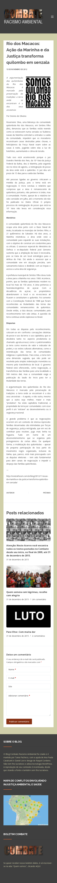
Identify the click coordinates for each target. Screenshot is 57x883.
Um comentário (39, 599)
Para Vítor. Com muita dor (20, 631)
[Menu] (52, 16)
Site (10, 686)
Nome (12, 669)
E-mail (12, 677)
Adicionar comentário (19, 695)
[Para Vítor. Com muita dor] (28, 616)
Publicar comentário (19, 721)
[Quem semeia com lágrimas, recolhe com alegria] (28, 576)
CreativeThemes (11, 879)
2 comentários (38, 636)
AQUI (38, 866)
